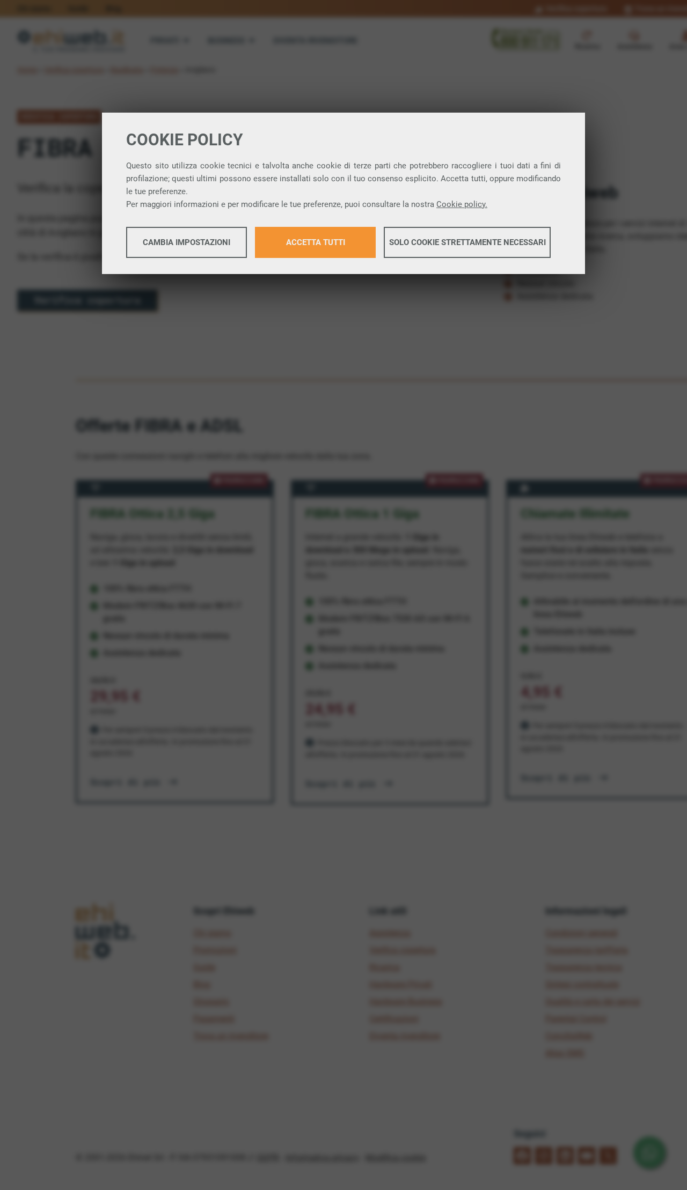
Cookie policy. (461, 204)
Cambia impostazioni (186, 242)
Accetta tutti (315, 242)
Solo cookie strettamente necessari (467, 242)
